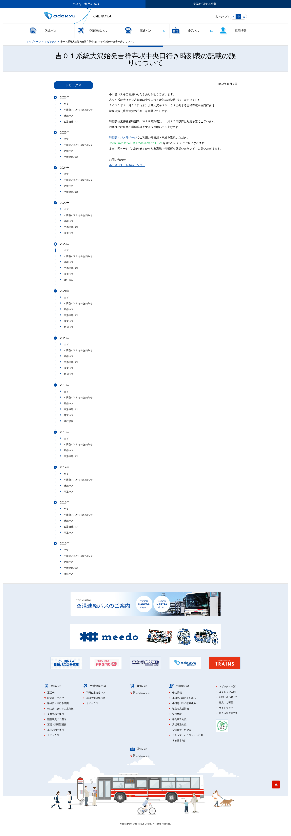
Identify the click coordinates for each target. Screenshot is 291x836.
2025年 (64, 132)
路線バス (50, 30)
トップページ (34, 41)
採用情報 (241, 30)
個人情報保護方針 (228, 713)
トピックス (51, 41)
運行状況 (68, 280)
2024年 (64, 167)
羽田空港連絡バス (95, 692)
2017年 (64, 467)
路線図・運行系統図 (58, 703)
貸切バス (193, 30)
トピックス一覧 (227, 686)
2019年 (64, 385)
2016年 (64, 502)
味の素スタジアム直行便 (60, 708)
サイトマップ (226, 707)
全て (66, 103)
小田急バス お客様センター (127, 165)
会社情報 (177, 692)
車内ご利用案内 (55, 729)
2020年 (64, 338)
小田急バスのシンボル (184, 698)
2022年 (64, 244)
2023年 (64, 202)
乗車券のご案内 (55, 714)
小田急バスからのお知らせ (78, 109)
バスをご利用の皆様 (86, 4)
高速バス (146, 30)
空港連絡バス (98, 30)
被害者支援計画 (180, 708)
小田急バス (182, 685)
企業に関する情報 (205, 4)
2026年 (64, 97)
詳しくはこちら (141, 692)
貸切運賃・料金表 (181, 729)
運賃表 (50, 692)
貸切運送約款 (179, 724)
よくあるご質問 (227, 691)
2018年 (64, 432)
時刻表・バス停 (55, 698)
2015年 (64, 543)
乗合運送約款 (179, 719)
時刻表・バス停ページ (123, 137)
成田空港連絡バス (95, 698)
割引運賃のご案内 (56, 719)
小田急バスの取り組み (184, 703)
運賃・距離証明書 (56, 724)
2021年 (64, 291)
